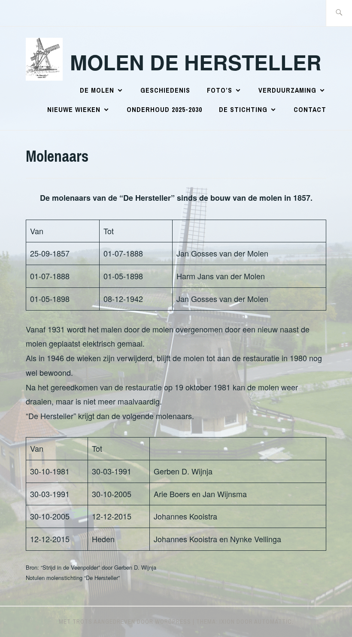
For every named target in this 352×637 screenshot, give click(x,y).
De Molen (97, 90)
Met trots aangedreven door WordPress (125, 621)
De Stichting (243, 109)
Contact (310, 109)
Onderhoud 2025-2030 (164, 109)
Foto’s (219, 90)
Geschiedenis (165, 90)
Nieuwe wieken (73, 109)
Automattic (273, 621)
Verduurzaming (287, 90)
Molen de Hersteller (196, 62)
